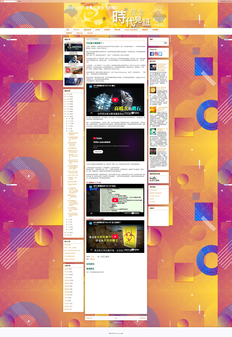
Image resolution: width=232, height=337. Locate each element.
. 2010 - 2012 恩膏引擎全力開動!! (91, 7)
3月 (69, 224)
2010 (68, 235)
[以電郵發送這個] (101, 257)
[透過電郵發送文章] (98, 256)
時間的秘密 (68, 244)
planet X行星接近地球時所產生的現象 (73, 215)
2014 (68, 111)
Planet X (76, 29)
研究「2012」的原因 (70, 247)
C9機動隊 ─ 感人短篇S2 (72, 178)
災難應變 (155, 29)
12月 (69, 118)
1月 (69, 229)
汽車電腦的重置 (72, 148)
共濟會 (66, 277)
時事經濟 (107, 29)
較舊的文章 (143, 318)
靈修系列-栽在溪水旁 (156, 193)
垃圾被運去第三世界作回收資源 (73, 151)
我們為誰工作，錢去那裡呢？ (162, 129)
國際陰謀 (145, 29)
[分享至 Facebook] (106, 257)
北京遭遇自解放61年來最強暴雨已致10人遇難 (73, 167)
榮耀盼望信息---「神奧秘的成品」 (72, 196)
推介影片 (67, 303)
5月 (69, 222)
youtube (152, 199)
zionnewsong (153, 190)
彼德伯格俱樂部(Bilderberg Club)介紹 (72, 144)
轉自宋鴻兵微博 (72, 181)
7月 (69, 131)
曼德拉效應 (87, 29)
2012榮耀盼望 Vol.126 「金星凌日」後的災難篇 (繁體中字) (73, 190)
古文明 (66, 300)
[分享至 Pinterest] (108, 257)
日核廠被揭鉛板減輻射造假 (73, 133)
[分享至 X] (105, 257)
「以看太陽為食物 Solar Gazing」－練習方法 (162, 109)
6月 (69, 219)
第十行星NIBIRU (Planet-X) (72, 250)
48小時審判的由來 (70, 256)
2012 (68, 116)
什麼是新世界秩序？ (70, 253)
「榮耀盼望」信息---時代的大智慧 (73, 156)
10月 (69, 123)
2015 (68, 109)
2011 (68, 232)
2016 (68, 106)
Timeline (90, 33)
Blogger (118, 333)
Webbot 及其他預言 (131, 29)
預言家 (66, 297)
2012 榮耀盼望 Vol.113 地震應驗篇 (72, 209)
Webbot (67, 271)
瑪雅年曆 (67, 309)
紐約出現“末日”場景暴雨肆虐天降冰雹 (73, 161)
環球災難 (117, 29)
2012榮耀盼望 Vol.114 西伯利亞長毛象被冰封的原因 (73, 203)
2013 (68, 114)
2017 (68, 104)
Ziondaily (152, 201)
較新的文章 (89, 318)
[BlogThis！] (103, 257)
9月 (69, 126)
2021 (68, 94)
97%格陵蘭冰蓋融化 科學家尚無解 (73, 138)
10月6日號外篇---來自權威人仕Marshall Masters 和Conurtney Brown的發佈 (162, 67)
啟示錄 (97, 29)
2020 (68, 96)
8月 (69, 128)
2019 (68, 99)
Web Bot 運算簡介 (70, 259)
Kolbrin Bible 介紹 (73, 175)
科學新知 (67, 295)
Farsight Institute (154, 196)
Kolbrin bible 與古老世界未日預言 (73, 171)
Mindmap (79, 33)
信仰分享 (67, 280)
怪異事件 (69, 33)
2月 (69, 227)
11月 (69, 121)
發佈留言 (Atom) (118, 322)
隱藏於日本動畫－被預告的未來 (162, 149)
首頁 (67, 29)
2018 (68, 101)
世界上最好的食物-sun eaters (161, 88)
